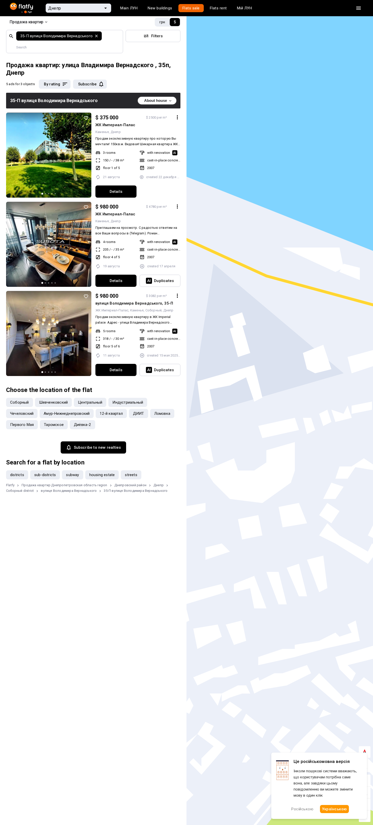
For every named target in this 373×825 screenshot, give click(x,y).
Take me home (186, 414)
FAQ (13, 780)
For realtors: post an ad (30, 802)
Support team (113, 780)
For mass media (114, 768)
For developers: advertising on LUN (40, 791)
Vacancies (19, 768)
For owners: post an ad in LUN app (39, 813)
